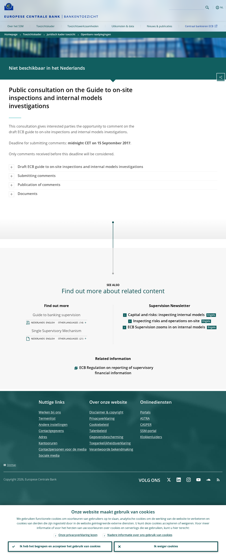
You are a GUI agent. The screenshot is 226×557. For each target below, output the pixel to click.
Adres (43, 437)
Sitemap (11, 465)
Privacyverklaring (102, 418)
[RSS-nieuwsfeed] (218, 479)
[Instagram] (188, 479)
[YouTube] (198, 479)
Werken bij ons (50, 412)
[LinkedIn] (178, 479)
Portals (145, 412)
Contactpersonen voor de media (63, 449)
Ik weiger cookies (166, 546)
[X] (169, 479)
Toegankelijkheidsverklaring (110, 443)
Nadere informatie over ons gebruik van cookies (139, 535)
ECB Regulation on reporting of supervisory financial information (116, 370)
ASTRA (145, 418)
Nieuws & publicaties (159, 26)
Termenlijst (47, 418)
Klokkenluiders (151, 437)
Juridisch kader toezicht (61, 34)
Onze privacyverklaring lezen (77, 535)
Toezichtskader (45, 26)
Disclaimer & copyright (106, 412)
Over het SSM (15, 26)
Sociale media (49, 455)
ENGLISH (50, 323)
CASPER (145, 424)
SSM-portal (148, 431)
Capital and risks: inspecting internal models (166, 315)
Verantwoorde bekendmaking (111, 449)
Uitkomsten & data (123, 26)
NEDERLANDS (38, 323)
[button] (212, 7)
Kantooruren (48, 443)
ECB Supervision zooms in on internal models (166, 327)
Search (207, 7)
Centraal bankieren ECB (199, 26)
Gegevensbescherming (106, 437)
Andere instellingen (53, 424)
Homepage (10, 34)
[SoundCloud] (208, 479)
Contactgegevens (51, 431)
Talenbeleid (98, 431)
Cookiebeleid (99, 424)
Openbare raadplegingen (96, 34)
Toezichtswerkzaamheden (83, 26)
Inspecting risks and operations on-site (166, 321)
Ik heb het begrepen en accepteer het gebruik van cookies (60, 546)
